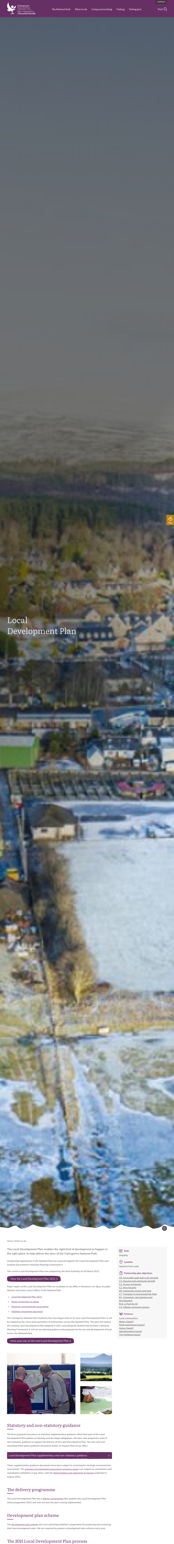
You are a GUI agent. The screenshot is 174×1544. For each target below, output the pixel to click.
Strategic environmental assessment (30, 1306)
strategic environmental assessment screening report (52, 1469)
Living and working (101, 9)
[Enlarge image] (41, 1383)
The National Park (61, 9)
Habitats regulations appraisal (27, 1311)
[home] (21, 8)
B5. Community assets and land (135, 1290)
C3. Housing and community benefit (137, 1281)
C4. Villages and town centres (134, 1307)
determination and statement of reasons (73, 1473)
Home (10, 1241)
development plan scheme (24, 1524)
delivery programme (53, 1498)
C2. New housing (127, 1287)
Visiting (120, 9)
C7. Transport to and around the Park (138, 1294)
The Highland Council (129, 1334)
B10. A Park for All (128, 1303)
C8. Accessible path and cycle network (138, 1277)
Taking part (135, 9)
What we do (81, 9)
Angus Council (126, 1328)
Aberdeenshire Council (130, 1331)
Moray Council (126, 1321)
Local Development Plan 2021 (26, 1296)
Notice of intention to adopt (25, 1301)
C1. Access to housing (130, 1284)
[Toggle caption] (164, 1228)
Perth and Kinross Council (132, 1324)
